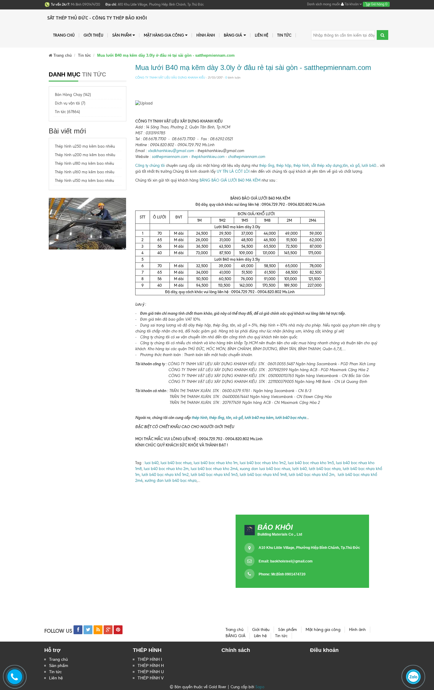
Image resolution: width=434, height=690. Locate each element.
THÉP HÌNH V (151, 678)
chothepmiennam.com (246, 156)
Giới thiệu (93, 35)
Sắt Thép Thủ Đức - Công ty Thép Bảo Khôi (97, 18)
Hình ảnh (205, 35)
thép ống (266, 165)
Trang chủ (64, 35)
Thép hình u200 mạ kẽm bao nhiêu (85, 155)
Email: (286, 561)
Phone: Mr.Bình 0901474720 (282, 574)
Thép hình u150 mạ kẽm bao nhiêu (84, 180)
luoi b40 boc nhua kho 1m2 (263, 463)
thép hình (301, 165)
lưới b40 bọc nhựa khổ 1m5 (214, 474)
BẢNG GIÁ (233, 35)
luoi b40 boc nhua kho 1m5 (311, 463)
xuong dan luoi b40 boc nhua (265, 468)
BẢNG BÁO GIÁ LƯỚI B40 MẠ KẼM (230, 180)
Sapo (259, 687)
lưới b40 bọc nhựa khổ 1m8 (263, 474)
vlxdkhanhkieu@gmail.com (171, 151)
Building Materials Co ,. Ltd (279, 534)
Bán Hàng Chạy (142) (73, 94)
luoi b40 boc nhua (176, 463)
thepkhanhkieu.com (207, 156)
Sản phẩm (58, 665)
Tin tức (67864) (67, 112)
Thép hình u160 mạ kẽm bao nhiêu (84, 172)
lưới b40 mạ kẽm (258, 417)
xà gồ (355, 165)
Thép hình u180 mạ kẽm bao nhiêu (84, 163)
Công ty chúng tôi (150, 165)
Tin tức (284, 35)
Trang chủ (58, 659)
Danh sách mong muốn (323, 4)
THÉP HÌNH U (151, 671)
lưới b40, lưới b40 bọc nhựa (316, 468)
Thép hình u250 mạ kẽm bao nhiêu (85, 146)
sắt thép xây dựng (326, 165)
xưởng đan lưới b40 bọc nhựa (171, 480)
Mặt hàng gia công (164, 35)
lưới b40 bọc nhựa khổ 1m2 (165, 474)
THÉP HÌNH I (150, 659)
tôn (345, 165)
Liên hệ (261, 35)
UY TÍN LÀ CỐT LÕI (233, 171)
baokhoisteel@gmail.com (291, 561)
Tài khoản (352, 4)
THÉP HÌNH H (151, 665)
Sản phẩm (121, 35)
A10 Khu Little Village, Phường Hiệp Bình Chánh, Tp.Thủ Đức (309, 548)
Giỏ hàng (378, 4)
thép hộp (283, 165)
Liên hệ (56, 678)
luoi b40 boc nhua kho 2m (166, 468)
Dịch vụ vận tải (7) (70, 103)
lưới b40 (369, 165)
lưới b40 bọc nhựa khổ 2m (312, 474)
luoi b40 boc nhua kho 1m (216, 463)
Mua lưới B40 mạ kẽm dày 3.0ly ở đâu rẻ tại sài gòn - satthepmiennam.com (253, 67)
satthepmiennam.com (170, 156)
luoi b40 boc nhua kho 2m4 (214, 468)
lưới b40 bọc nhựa (290, 417)
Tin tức (55, 671)
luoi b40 (151, 463)
